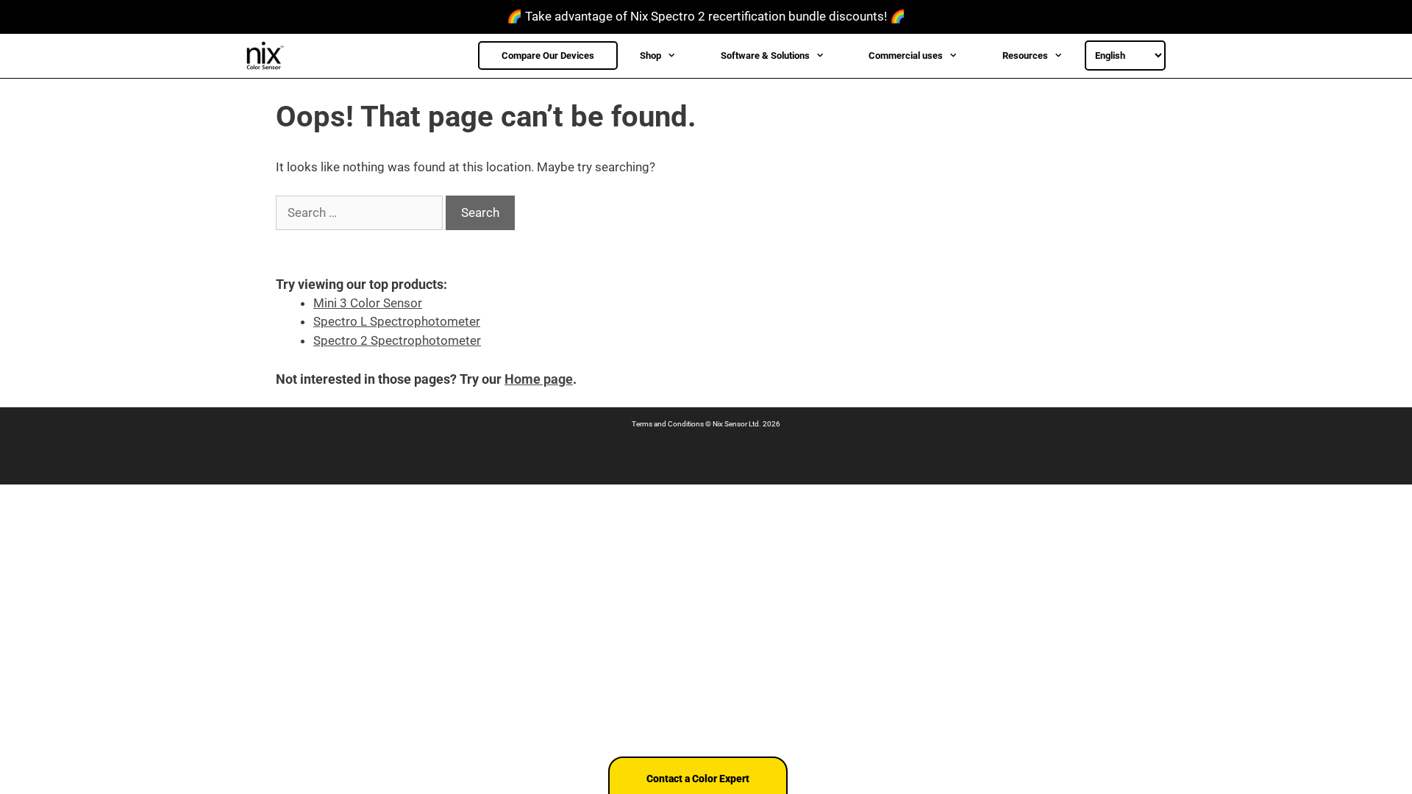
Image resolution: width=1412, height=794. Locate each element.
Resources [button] (1025, 55)
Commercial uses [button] (906, 55)
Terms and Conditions (668, 424)
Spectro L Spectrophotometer (396, 321)
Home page (538, 379)
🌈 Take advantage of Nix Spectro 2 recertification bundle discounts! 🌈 (706, 16)
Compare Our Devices (548, 55)
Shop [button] (650, 55)
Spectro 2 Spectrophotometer (397, 340)
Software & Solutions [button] (765, 55)
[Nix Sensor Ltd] (269, 56)
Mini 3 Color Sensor (367, 303)
